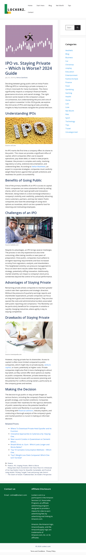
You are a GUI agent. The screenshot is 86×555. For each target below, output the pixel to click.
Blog (50, 5)
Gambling (69, 89)
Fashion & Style (71, 79)
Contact (30, 12)
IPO (15, 466)
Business (69, 57)
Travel (68, 128)
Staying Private (22, 466)
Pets (67, 114)
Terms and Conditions (38, 551)
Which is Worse (33, 466)
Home (30, 5)
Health (68, 96)
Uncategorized (71, 132)
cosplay (68, 68)
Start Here (40, 5)
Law (67, 103)
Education (69, 71)
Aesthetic (69, 50)
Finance (10, 463)
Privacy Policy (50, 551)
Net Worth (60, 5)
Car (66, 61)
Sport (67, 118)
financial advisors (26, 410)
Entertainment (71, 75)
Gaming (68, 93)
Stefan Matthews (39, 166)
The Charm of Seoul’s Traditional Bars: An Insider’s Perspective (29, 475)
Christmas (69, 64)
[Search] (78, 27)
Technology (70, 121)
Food (67, 86)
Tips (69, 5)
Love (67, 107)
